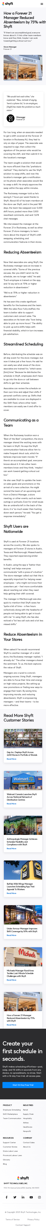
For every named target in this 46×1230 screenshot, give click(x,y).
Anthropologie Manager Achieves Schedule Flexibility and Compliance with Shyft (22, 842)
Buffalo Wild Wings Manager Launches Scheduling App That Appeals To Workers (20, 887)
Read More (11, 759)
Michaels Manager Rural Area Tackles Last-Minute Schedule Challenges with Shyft (20, 973)
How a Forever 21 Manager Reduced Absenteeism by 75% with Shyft (21, 1018)
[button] (42, 4)
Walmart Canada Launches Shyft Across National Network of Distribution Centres (22, 797)
